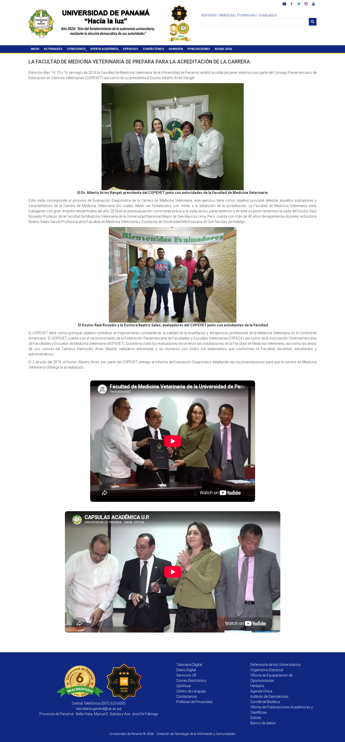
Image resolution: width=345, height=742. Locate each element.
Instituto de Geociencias (269, 696)
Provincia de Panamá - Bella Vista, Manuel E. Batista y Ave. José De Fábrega (98, 714)
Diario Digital (186, 670)
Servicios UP (186, 675)
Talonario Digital (189, 665)
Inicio (35, 49)
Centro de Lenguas (191, 691)
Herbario (257, 686)
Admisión (208, 15)
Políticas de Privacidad (194, 702)
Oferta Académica (105, 50)
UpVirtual (183, 686)
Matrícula (226, 15)
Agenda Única (261, 691)
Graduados (268, 15)
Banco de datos (263, 723)
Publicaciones (198, 49)
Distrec (255, 718)
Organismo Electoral (266, 670)
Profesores (246, 15)
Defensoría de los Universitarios (275, 665)
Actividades (53, 49)
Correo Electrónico (191, 681)
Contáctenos (153, 49)
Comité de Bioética (265, 702)
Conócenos (77, 50)
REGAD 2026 (223, 49)
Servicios (130, 49)
